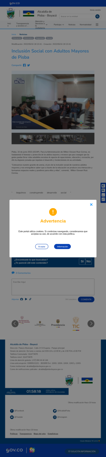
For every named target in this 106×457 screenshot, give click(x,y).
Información (62, 246)
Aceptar (41, 246)
